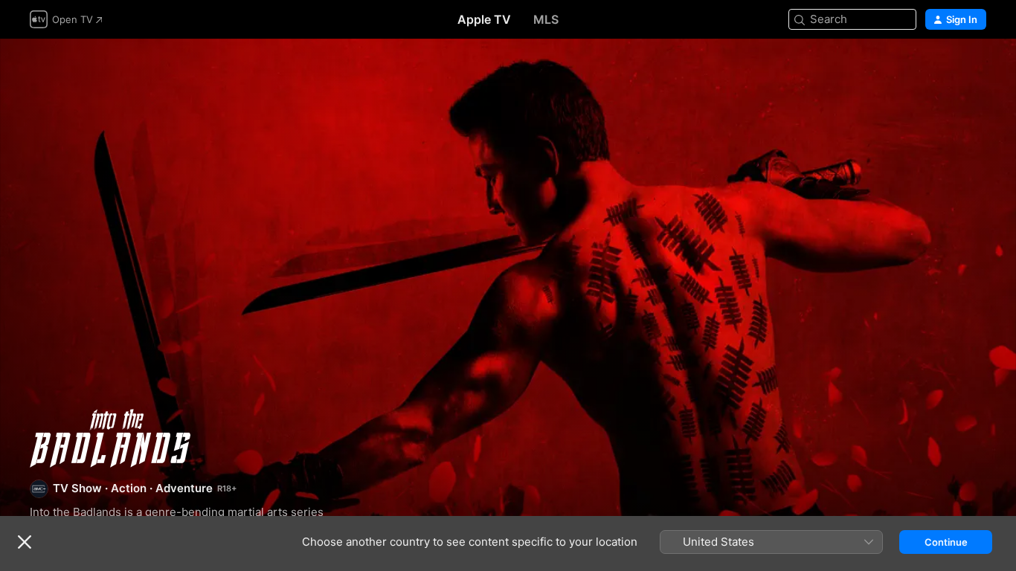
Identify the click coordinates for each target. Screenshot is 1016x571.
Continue (946, 542)
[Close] (24, 542)
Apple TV (484, 19)
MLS (546, 19)
